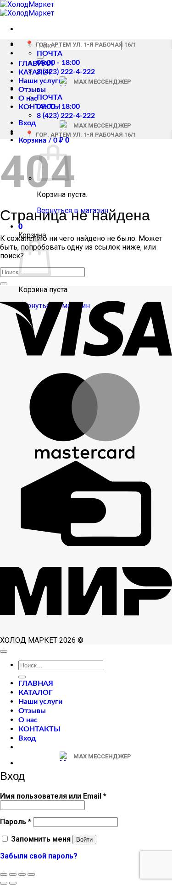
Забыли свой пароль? (39, 856)
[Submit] (3, 284)
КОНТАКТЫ (39, 729)
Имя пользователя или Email (53, 796)
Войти (84, 839)
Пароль (15, 821)
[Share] (13, 874)
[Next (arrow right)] (13, 883)
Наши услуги (40, 81)
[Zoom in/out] (31, 874)
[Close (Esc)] (3, 874)
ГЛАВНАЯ (35, 63)
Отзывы (32, 89)
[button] (27, 123)
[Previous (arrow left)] (3, 883)
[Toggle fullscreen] (22, 874)
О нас (28, 98)
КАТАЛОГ (35, 72)
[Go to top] (3, 651)
